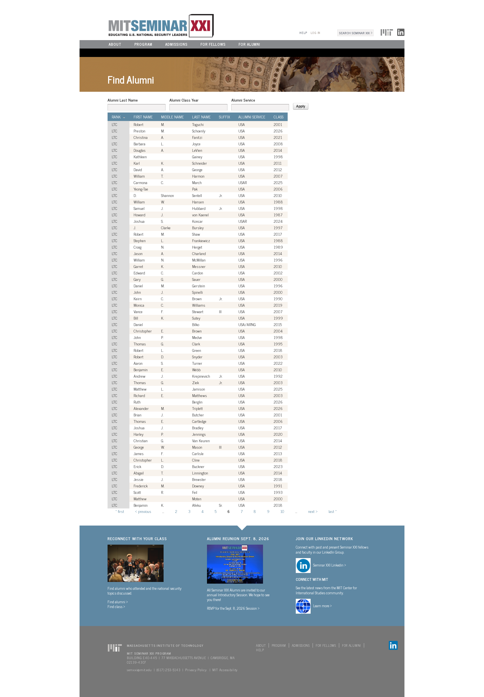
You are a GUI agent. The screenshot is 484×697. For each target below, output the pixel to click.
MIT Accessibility (225, 670)
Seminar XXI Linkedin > (329, 565)
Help (303, 32)
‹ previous (143, 511)
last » (333, 511)
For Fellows (213, 44)
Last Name (201, 117)
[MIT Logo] (387, 31)
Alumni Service (243, 100)
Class (278, 117)
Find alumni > (118, 602)
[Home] (147, 25)
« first (119, 511)
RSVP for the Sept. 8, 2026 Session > (233, 608)
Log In (315, 32)
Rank (116, 117)
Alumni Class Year (183, 100)
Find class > (116, 606)
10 (282, 511)
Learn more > (322, 605)
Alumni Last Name (123, 100)
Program (143, 44)
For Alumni (249, 44)
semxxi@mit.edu (139, 670)
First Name (143, 117)
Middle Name (172, 117)
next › (313, 511)
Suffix (224, 117)
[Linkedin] (400, 31)
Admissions (176, 44)
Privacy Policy (195, 670)
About (115, 44)
